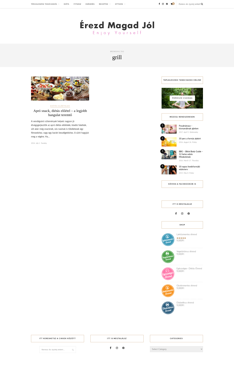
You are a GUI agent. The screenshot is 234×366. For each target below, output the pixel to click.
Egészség (90, 4)
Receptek (103, 4)
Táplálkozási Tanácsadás (44, 4)
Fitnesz (77, 4)
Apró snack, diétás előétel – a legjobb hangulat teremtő (60, 113)
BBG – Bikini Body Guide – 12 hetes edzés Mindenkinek (191, 154)
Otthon (119, 4)
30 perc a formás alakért (190, 139)
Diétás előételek (60, 106)
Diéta (66, 4)
